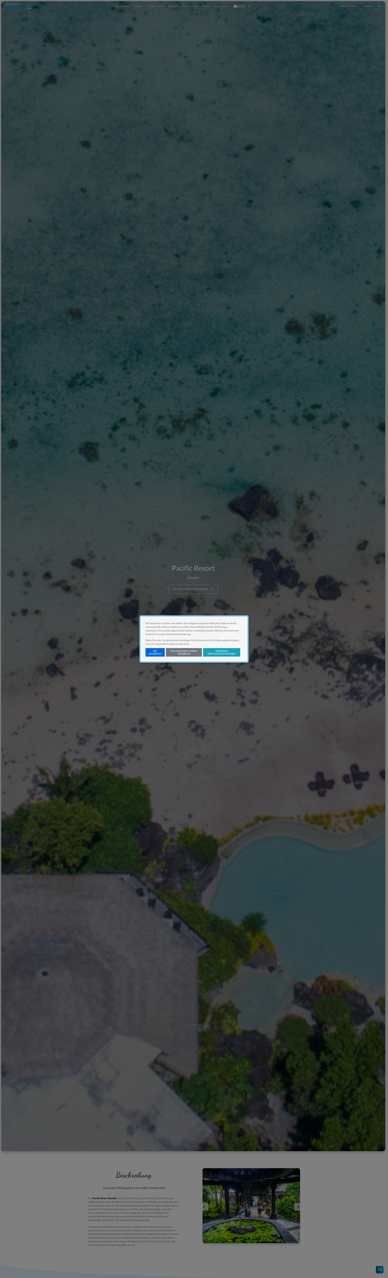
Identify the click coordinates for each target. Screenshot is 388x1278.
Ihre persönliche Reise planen (190, 588)
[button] (122, 6)
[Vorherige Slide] (204, 1207)
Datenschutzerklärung (178, 634)
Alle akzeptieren (155, 652)
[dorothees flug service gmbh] (18, 6)
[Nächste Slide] (298, 1207)
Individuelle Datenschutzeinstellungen (222, 652)
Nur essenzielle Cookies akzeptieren (184, 652)
